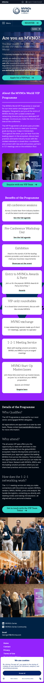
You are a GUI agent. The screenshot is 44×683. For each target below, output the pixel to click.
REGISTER (29, 23)
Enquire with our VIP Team (20, 184)
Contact (7, 646)
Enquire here (22, 389)
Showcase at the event (22, 263)
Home (6, 643)
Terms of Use (9, 653)
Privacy (7, 650)
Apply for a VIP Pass (20, 78)
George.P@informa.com (11, 635)
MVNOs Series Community (15, 627)
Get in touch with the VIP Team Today (22, 509)
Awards (22, 290)
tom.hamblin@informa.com (30, 427)
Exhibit (34, 29)
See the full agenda (22, 218)
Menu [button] (8, 23)
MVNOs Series (11, 623)
